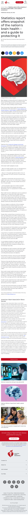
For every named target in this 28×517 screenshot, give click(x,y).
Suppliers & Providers (8, 499)
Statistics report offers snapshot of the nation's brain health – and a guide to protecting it (13, 8)
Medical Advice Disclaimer (19, 493)
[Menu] (2, 2)
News (6, 7)
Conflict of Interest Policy (11, 496)
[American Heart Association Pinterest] (16, 486)
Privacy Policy (10, 493)
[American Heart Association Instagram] (9, 482)
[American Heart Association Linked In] (12, 486)
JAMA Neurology (19, 157)
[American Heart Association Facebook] (5, 482)
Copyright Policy (16, 494)
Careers (4, 493)
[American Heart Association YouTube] (23, 482)
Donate (20, 2)
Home (2, 7)
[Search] (26, 1)
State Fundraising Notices (19, 499)
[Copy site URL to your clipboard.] (18, 53)
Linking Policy (19, 496)
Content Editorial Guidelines (19, 497)
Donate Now (14, 438)
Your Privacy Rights (14, 502)
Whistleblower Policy (8, 497)
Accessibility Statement (7, 494)
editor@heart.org (11, 294)
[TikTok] (18, 482)
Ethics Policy (23, 494)
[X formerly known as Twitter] (14, 482)
